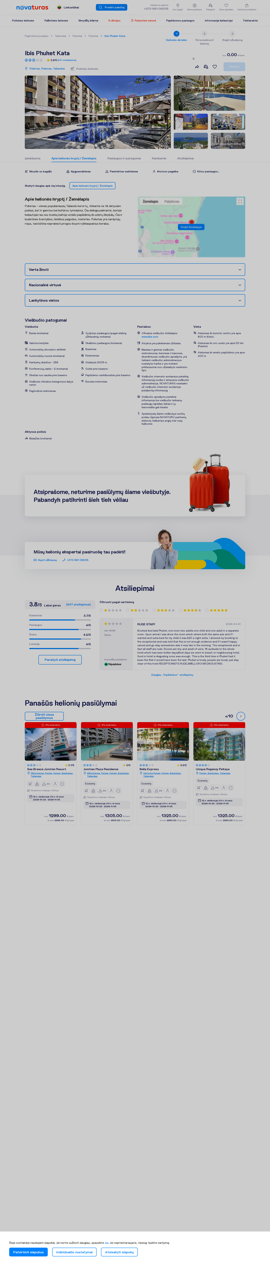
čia (106, 1242)
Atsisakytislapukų (119, 1252)
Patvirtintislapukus (28, 1252)
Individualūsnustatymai (74, 1252)
